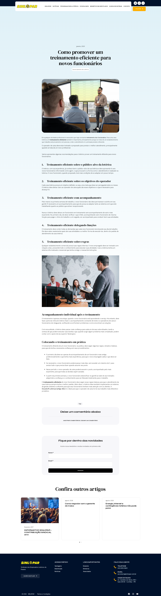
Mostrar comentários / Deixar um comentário (80, 420)
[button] (80, 419)
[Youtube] (137, 594)
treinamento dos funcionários (96, 137)
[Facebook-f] (143, 3)
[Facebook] (129, 594)
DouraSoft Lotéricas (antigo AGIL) (54, 388)
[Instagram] (139, 3)
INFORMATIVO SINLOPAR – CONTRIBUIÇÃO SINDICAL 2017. (38, 532)
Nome (50, 453)
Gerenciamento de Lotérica (80, 69)
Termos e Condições (43, 594)
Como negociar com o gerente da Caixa (80, 504)
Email (50, 461)
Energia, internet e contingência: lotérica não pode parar (121, 505)
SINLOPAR (31, 594)
